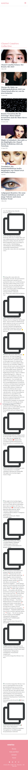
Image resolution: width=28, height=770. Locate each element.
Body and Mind (14, 752)
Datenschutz (19, 764)
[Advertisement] (14, 24)
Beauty (14, 749)
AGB (23, 764)
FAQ (15, 764)
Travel (14, 758)
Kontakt (12, 764)
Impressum (14, 766)
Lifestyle (14, 755)
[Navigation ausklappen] (25, 3)
